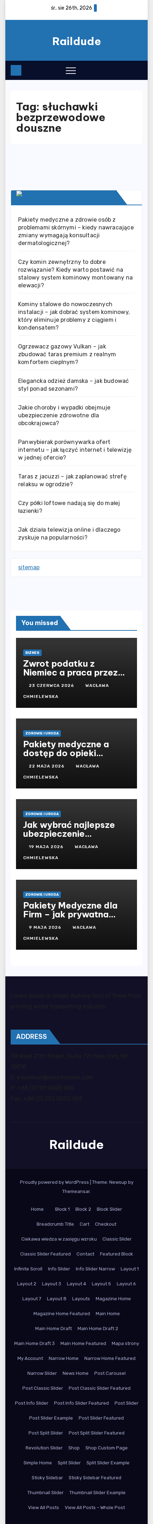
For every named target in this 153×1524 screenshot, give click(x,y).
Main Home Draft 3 (34, 1343)
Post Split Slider (45, 1433)
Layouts (81, 1298)
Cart (84, 1224)
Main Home (108, 1313)
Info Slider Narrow (95, 1268)
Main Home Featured (83, 1343)
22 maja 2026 (47, 766)
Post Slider (126, 1403)
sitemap (28, 567)
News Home (76, 1373)
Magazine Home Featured (61, 1313)
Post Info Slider (31, 1403)
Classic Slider (117, 1239)
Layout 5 (101, 1283)
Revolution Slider (44, 1447)
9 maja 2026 (46, 927)
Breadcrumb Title (55, 1224)
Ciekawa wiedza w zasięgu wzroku (59, 1239)
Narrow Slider (42, 1373)
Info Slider (59, 1268)
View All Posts (43, 1507)
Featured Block (116, 1254)
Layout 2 (26, 1283)
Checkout (105, 1224)
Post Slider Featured (101, 1418)
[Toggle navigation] (70, 70)
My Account (30, 1358)
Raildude (76, 41)
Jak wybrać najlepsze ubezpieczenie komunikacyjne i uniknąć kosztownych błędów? (74, 838)
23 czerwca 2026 (52, 685)
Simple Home (37, 1462)
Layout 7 (31, 1298)
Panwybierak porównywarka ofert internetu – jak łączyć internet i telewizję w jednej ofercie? (75, 450)
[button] (122, 70)
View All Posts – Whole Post (95, 1507)
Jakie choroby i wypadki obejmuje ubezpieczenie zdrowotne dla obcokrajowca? (64, 415)
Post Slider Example (51, 1418)
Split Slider (69, 1462)
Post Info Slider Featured (81, 1403)
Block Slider (109, 1209)
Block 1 (62, 1209)
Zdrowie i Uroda (42, 733)
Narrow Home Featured (110, 1358)
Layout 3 (51, 1283)
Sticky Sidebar (47, 1477)
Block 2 (83, 1209)
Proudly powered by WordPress (55, 1182)
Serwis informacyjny (75, 197)
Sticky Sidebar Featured (95, 1477)
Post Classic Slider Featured (100, 1388)
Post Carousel (110, 1373)
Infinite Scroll (28, 1268)
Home (37, 1209)
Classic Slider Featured (45, 1254)
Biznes (32, 653)
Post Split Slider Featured (97, 1433)
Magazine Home (113, 1298)
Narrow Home (64, 1358)
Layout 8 (57, 1298)
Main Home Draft (53, 1328)
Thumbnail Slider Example (97, 1492)
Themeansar (76, 1191)
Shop (74, 1447)
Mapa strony (125, 1343)
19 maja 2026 (47, 846)
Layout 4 (76, 1283)
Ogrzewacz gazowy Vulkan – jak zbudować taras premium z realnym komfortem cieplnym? (67, 354)
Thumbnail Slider (45, 1492)
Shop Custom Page (106, 1447)
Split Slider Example (108, 1462)
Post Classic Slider (42, 1388)
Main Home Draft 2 (98, 1328)
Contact (85, 1254)
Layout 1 (130, 1268)
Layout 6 (126, 1283)
